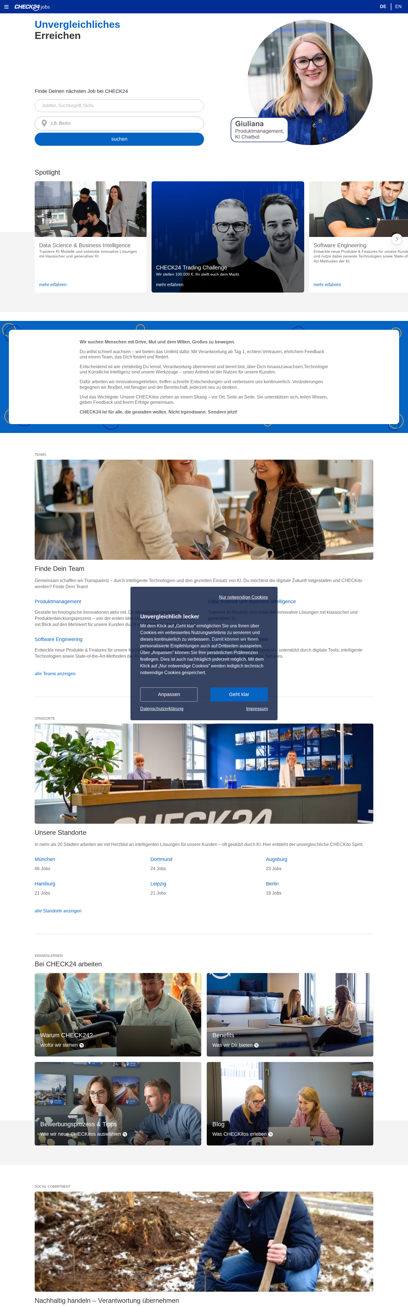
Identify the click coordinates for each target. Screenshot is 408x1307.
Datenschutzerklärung (161, 708)
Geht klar (239, 694)
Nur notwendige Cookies (243, 597)
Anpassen (169, 694)
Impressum (257, 708)
